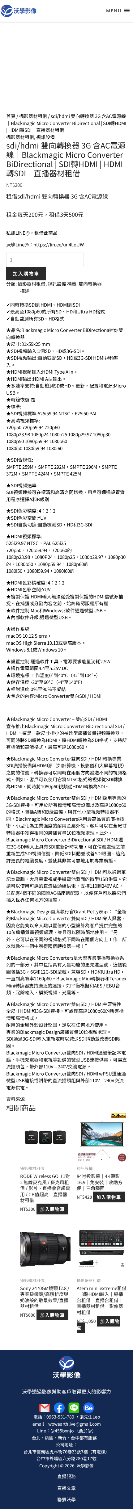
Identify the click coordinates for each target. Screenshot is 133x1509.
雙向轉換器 (90, 283)
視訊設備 (45, 137)
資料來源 (15, 1099)
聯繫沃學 (66, 1499)
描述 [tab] (24, 290)
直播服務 (66, 1476)
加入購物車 (26, 273)
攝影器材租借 (33, 116)
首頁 (10, 116)
